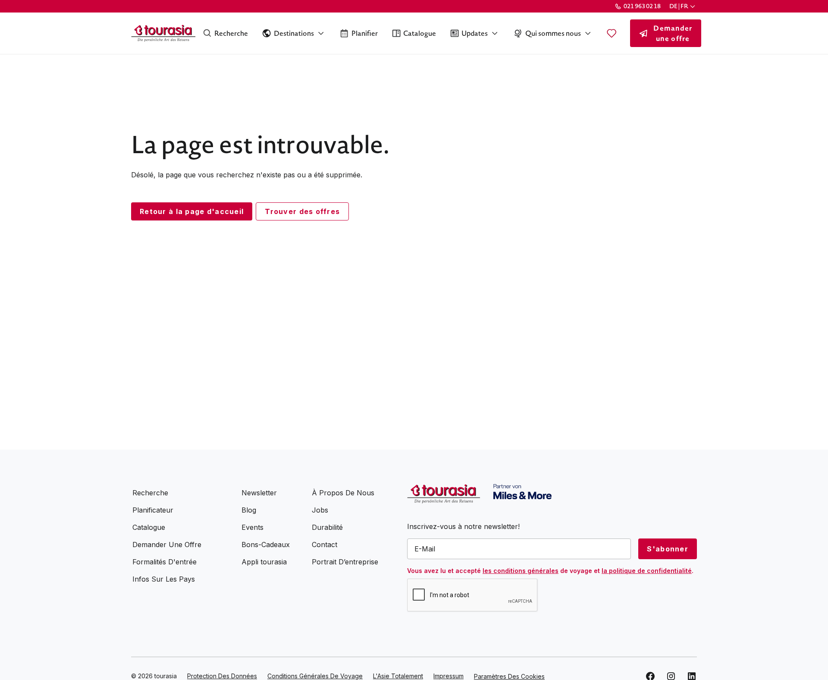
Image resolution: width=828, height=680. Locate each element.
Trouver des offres (302, 211)
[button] (683, 6)
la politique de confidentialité (647, 570)
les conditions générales (520, 570)
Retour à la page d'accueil (192, 211)
